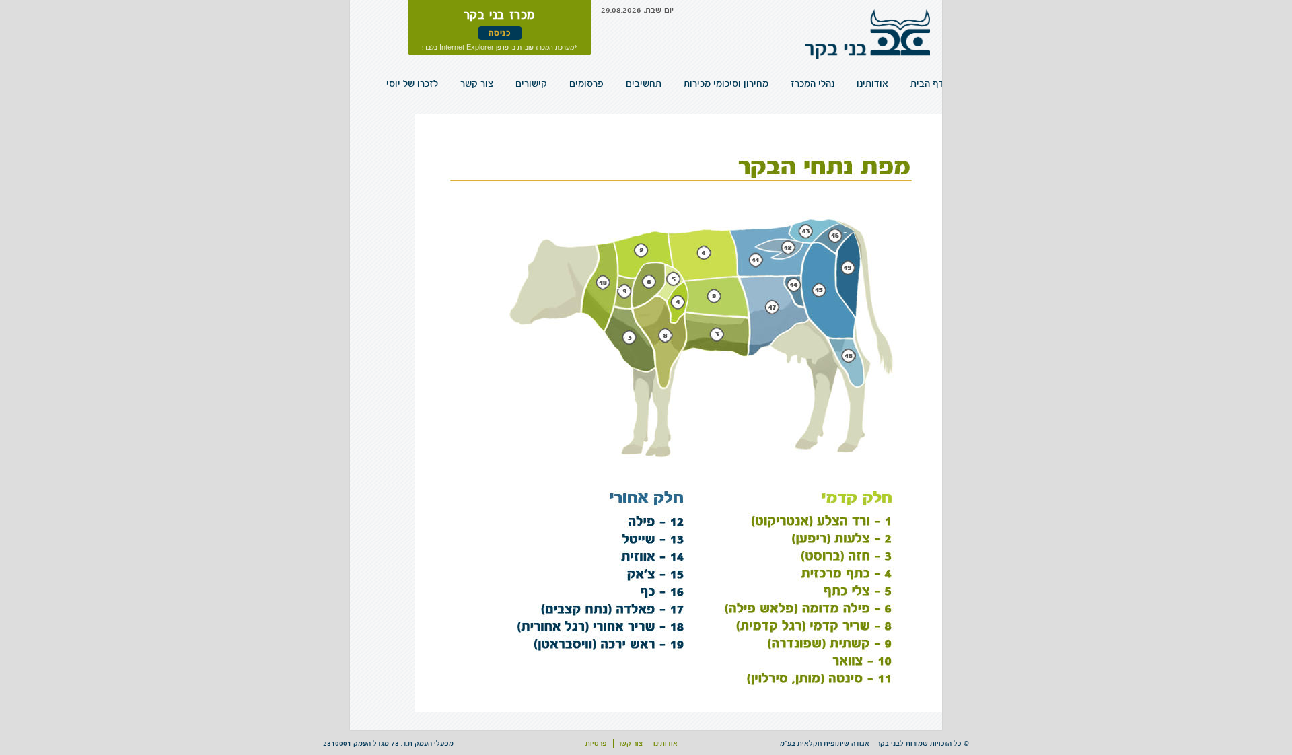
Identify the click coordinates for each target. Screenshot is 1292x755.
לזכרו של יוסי (506, 83)
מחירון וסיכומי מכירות (765, 83)
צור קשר (560, 83)
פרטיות (596, 743)
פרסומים (650, 83)
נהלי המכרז (837, 83)
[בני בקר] (867, 40)
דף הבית (932, 83)
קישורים (604, 83)
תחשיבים (697, 83)
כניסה (500, 33)
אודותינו (887, 83)
